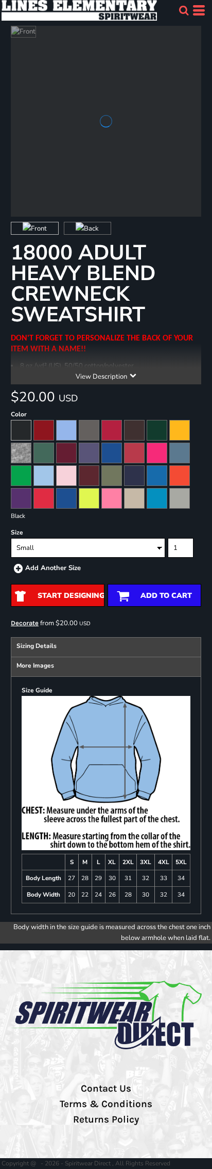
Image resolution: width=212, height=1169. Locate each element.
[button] (184, 10)
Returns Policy (106, 1119)
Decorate (25, 623)
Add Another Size (53, 568)
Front (39, 228)
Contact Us (106, 1088)
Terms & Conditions (106, 1104)
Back (91, 228)
